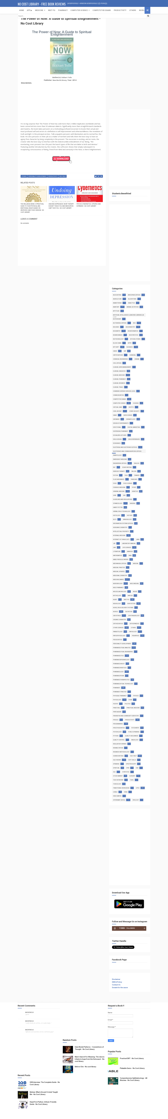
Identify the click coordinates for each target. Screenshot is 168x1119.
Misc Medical (134, 583)
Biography (116, 331)
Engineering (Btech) (120, 463)
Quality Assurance (131, 736)
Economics (116, 443)
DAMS (115, 415)
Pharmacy (63, 10)
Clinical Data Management (122, 367)
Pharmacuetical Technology (123, 684)
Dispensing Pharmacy (120, 431)
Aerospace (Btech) (134, 295)
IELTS (114, 519)
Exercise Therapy (119, 471)
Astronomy (117, 319)
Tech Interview (118, 780)
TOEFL (132, 780)
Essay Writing (127, 467)
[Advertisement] (62, 101)
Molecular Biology (119, 591)
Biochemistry (130, 327)
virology (136, 800)
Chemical (133, 355)
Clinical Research (119, 383)
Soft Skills (132, 760)
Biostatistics (133, 335)
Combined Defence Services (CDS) (124, 391)
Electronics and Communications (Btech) (127, 451)
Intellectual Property (121, 531)
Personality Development (37, 176)
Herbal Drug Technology (121, 511)
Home (21, 10)
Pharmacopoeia (118, 675)
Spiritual (116, 768)
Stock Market (118, 776)
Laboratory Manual (129, 543)
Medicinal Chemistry (120, 575)
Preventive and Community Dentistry (126, 716)
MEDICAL (135, 563)
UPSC (137, 788)
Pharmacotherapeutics (121, 679)
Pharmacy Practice (119, 692)
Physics (136, 696)
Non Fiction (131, 603)
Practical (116, 708)
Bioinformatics (133, 331)
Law (114, 547)
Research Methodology (121, 752)
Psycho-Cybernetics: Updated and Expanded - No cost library (89, 205)
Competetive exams (102, 10)
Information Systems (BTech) (123, 523)
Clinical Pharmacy (119, 379)
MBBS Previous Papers (120, 559)
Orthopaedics (134, 623)
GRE (124, 495)
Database (116, 419)
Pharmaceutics (118, 655)
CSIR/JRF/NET (117, 411)
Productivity (120, 10)
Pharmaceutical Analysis (122, 647)
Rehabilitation (118, 748)
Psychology (117, 732)
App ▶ (29, 10)
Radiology (134, 740)
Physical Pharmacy (120, 696)
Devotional (117, 427)
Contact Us (116, 985)
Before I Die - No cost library (85, 1067)
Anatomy (116, 307)
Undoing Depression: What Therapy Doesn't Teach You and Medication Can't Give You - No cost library (61, 206)
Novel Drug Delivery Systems (123, 607)
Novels (142, 10)
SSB (137, 768)
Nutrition (128, 611)
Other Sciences (118, 627)
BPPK (129, 343)
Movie (135, 591)
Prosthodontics (119, 728)
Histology (116, 515)
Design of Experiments (121, 423)
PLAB (130, 700)
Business (130, 347)
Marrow (130, 551)
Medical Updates (119, 571)
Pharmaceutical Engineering (123, 651)
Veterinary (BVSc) (119, 800)
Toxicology (117, 784)
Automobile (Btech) (119, 323)
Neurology (117, 603)
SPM (127, 768)
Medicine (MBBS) (118, 579)
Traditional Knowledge (121, 788)
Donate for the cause (120, 987)
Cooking (136, 403)
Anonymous (29, 1012)
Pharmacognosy (119, 663)
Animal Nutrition (133, 307)
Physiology (117, 700)
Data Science (128, 415)
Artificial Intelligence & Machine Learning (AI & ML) (128, 315)
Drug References (134, 439)
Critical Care (117, 407)
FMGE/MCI (134, 479)
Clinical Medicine (119, 375)
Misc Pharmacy (118, 587)
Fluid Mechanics (118, 479)
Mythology (117, 595)
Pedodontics (117, 639)
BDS (134, 323)
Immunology (127, 519)
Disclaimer (116, 979)
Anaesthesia (117, 303)
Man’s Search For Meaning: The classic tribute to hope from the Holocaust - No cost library (89, 1059)
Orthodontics (118, 623)
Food (115, 483)
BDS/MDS (116, 327)
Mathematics (117, 555)
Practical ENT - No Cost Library (132, 1058)
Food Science (127, 483)
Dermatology (130, 419)
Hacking (132, 503)
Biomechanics (117, 335)
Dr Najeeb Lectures (119, 435)
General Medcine (118, 491)
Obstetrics (117, 615)
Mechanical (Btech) (119, 563)
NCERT (115, 599)
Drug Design (117, 439)
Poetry (115, 704)
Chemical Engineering (120, 359)
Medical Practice (119, 567)
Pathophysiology (119, 635)
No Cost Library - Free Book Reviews (42, 4)
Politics (127, 704)
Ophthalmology (134, 615)
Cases (115, 351)
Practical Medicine (133, 708)
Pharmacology (118, 671)
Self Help (62, 176)
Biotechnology (118, 339)
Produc (115, 720)
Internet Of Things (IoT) (121, 539)
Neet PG (126, 599)
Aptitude (116, 311)
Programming (118, 724)
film (126, 475)
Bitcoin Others (135, 339)
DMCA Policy (117, 982)
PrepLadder (117, 712)
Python (115, 736)
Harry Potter (118, 507)
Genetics (135, 491)
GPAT (114, 495)
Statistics (125, 772)
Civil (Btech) (117, 363)
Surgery (132, 776)
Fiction (115, 475)
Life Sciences (127, 547)
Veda (125, 792)
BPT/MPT (116, 347)
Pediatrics (135, 635)
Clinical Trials (118, 387)
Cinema (137, 359)
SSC (114, 772)
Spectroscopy (131, 764)
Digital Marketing (134, 427)
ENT (114, 467)
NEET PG (51, 10)
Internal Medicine (119, 535)
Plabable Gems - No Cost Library (132, 1068)
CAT (125, 351)
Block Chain (117, 343)
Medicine (39, 10)
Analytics (131, 303)
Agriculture (117, 299)
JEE (114, 543)
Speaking (116, 764)
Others (132, 10)
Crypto (131, 407)
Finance (136, 475)
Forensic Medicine (119, 487)
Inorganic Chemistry (120, 527)
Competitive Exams (119, 399)
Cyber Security (134, 411)
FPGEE (134, 487)
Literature (116, 551)
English (136, 463)
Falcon (134, 471)
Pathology (133, 631)
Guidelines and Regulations (122, 499)
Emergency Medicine (120, 459)
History (129, 515)
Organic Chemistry (119, 619)
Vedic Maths (117, 796)
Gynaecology (117, 503)
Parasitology (118, 631)
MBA (130, 555)
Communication (118, 395)
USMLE (115, 792)
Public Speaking (133, 732)
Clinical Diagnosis (119, 371)
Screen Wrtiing (118, 756)
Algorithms (132, 299)
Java (137, 539)
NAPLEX (130, 595)
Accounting (117, 295)
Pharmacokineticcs (120, 667)
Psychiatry (135, 728)
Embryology (117, 455)
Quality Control (119, 740)
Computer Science (79, 10)
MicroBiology (118, 583)
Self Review (117, 760)
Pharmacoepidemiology (121, 659)
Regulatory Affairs (119, 744)
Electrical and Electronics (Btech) (125, 447)
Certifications (118, 355)
